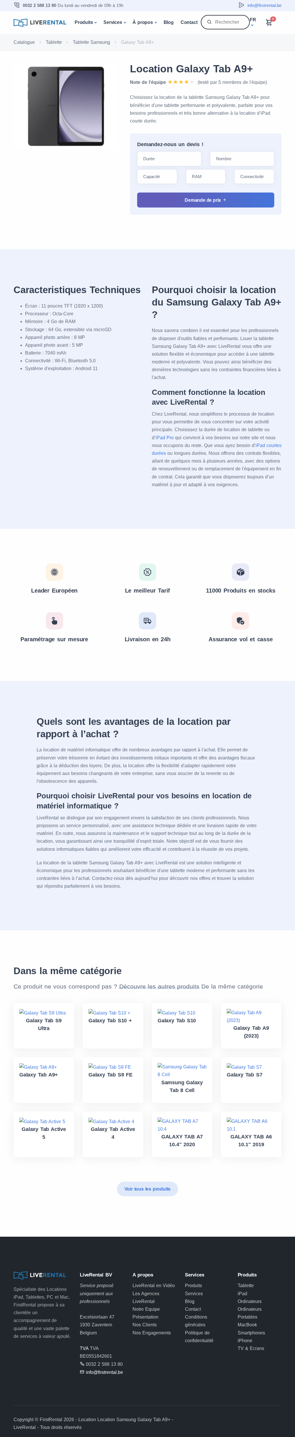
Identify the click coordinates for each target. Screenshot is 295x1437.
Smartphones (251, 1332)
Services (112, 22)
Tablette (54, 42)
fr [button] (253, 19)
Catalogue (24, 42)
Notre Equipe (146, 1309)
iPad (242, 1293)
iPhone (245, 1340)
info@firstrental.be (264, 5)
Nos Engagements (152, 1332)
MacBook (247, 1324)
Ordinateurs (250, 1301)
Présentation (145, 1317)
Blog (169, 22)
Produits (84, 22)
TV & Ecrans (251, 1348)
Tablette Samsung (91, 42)
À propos (143, 22)
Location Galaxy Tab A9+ (191, 69)
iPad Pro (165, 437)
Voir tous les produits (147, 1189)
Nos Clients (145, 1324)
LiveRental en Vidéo (154, 1285)
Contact (189, 22)
